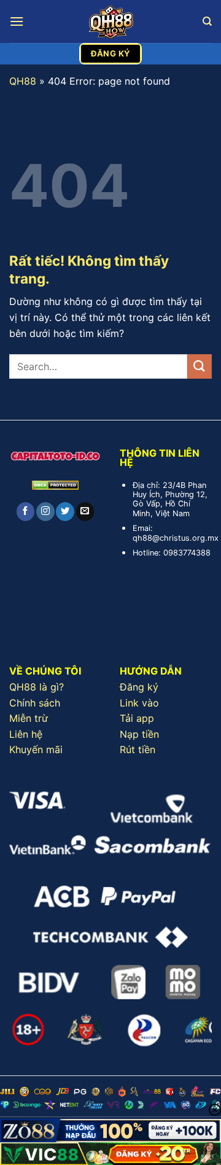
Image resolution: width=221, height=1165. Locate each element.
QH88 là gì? (36, 687)
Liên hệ (25, 734)
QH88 (22, 81)
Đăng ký (139, 687)
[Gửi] (199, 366)
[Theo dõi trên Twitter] (65, 511)
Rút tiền (137, 749)
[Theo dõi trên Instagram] (45, 511)
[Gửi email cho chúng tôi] (85, 511)
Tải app (137, 718)
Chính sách (34, 703)
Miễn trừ (28, 718)
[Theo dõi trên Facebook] (25, 511)
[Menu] (16, 21)
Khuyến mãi (36, 749)
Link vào (139, 703)
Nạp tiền (139, 734)
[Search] (207, 21)
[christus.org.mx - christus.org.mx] (110, 21)
